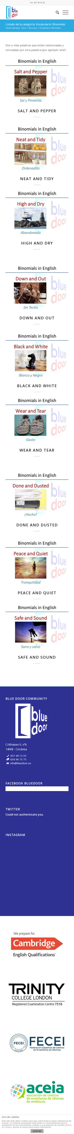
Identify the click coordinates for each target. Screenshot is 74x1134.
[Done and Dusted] (37, 495)
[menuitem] (55, 12)
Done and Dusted (37, 525)
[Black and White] (37, 355)
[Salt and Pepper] (37, 81)
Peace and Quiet (37, 592)
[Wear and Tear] (37, 420)
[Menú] (63, 12)
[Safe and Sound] (37, 627)
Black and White (37, 385)
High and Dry (37, 243)
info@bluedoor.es (20, 763)
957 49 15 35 (39, 2)
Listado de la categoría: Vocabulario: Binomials (35, 24)
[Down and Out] (37, 288)
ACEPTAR (37, 1131)
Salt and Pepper (37, 111)
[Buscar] (55, 12)
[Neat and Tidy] (37, 148)
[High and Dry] (37, 213)
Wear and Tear (37, 450)
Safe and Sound (37, 657)
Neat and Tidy (37, 178)
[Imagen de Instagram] (16, 848)
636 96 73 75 (18, 759)
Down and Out (37, 318)
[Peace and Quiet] (37, 563)
